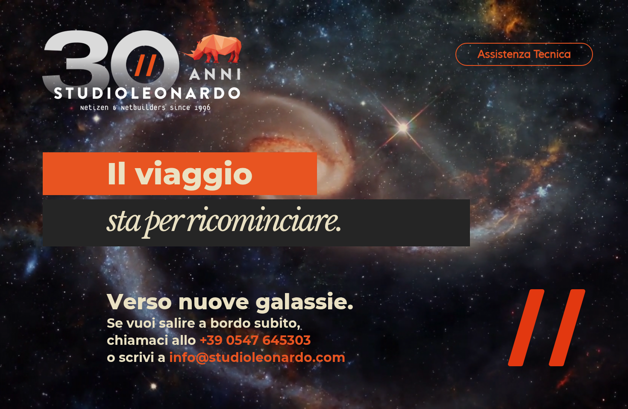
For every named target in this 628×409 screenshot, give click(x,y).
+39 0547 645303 (255, 340)
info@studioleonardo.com (257, 357)
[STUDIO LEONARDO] (142, 70)
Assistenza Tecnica (524, 54)
